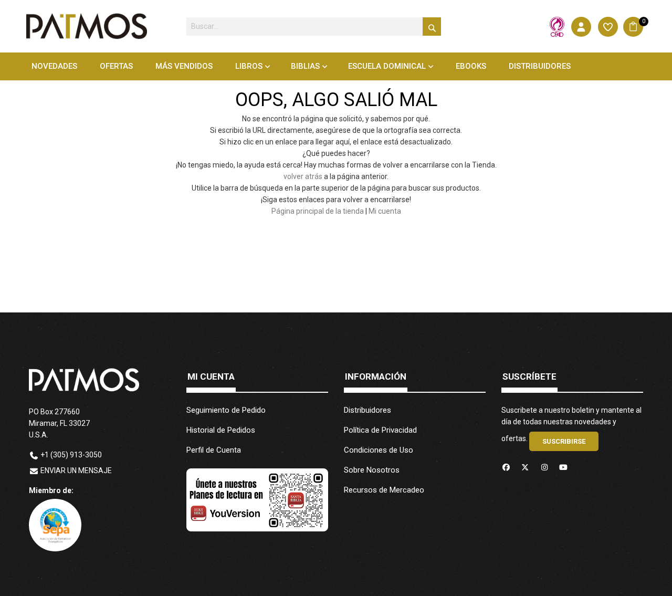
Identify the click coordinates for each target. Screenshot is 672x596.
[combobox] (313, 26)
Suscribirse (563, 441)
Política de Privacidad (380, 430)
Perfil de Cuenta (213, 450)
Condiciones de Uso (378, 450)
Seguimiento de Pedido (226, 410)
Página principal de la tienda (317, 211)
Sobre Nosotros (372, 470)
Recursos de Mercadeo (384, 490)
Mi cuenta (385, 211)
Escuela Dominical (387, 66)
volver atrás (303, 176)
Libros (248, 66)
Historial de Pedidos (220, 430)
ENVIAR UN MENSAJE (76, 470)
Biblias (305, 66)
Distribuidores (367, 410)
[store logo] (86, 26)
